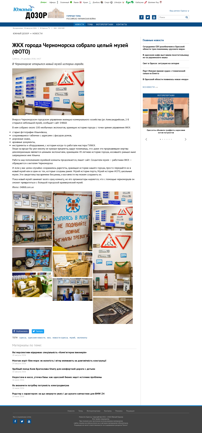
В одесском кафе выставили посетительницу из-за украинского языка (166, 56)
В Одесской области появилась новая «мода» (166, 79)
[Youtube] (154, 17)
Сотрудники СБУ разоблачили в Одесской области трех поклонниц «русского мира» (164, 47)
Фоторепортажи (104, 24)
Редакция (130, 411)
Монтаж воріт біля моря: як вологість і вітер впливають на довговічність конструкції (59, 360)
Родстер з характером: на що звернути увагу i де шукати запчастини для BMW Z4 (58, 393)
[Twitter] (148, 17)
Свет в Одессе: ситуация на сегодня (161, 63)
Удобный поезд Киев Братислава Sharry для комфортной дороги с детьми (53, 368)
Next (185, 139)
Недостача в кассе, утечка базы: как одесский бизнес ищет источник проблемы (57, 377)
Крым (85, 2)
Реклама (118, 411)
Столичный (64, 2)
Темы (90, 24)
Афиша (52, 2)
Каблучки (139, 2)
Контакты (121, 24)
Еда (130, 2)
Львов (76, 2)
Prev (146, 139)
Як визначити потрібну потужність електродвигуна (40, 385)
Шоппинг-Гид (153, 2)
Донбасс (96, 2)
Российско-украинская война (81, 18)
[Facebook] (141, 17)
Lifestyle (117, 2)
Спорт (107, 2)
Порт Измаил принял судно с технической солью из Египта (164, 72)
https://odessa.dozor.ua (38, 12)
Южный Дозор (21, 33)
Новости (37, 33)
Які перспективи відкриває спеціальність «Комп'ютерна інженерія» (49, 352)
